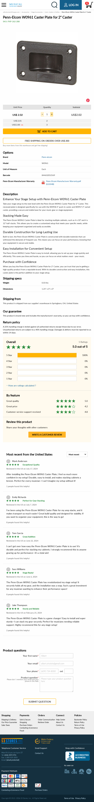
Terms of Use (79, 725)
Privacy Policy (79, 728)
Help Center (60, 720)
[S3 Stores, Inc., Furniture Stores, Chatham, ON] (77, 756)
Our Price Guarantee (9, 722)
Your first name (30, 655)
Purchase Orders (26, 725)
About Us (59, 722)
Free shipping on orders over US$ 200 (47, 140)
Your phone (32, 671)
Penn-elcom (47, 157)
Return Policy (79, 722)
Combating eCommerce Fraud (12, 790)
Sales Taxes (5, 725)
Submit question (40, 701)
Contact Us (60, 725)
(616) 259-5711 (10, 755)
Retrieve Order (43, 722)
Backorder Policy (80, 720)
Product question (29, 677)
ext (61, 671)
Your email (33, 663)
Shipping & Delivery (8, 720)
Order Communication (46, 720)
